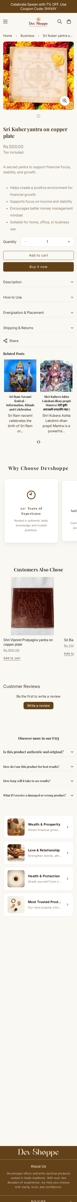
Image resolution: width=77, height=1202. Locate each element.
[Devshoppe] (38, 21)
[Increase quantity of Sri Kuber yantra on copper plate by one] (69, 241)
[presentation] (37, 441)
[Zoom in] (65, 101)
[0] (69, 21)
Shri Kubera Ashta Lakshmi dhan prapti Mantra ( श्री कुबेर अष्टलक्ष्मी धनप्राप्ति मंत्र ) (56, 403)
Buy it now (38, 267)
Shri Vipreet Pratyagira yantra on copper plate (28, 642)
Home (7, 36)
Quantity (9, 241)
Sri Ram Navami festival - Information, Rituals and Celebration (20, 403)
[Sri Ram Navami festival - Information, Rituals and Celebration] (20, 375)
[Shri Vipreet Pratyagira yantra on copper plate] (32, 606)
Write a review (38, 705)
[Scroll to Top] (69, 1179)
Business (27, 36)
